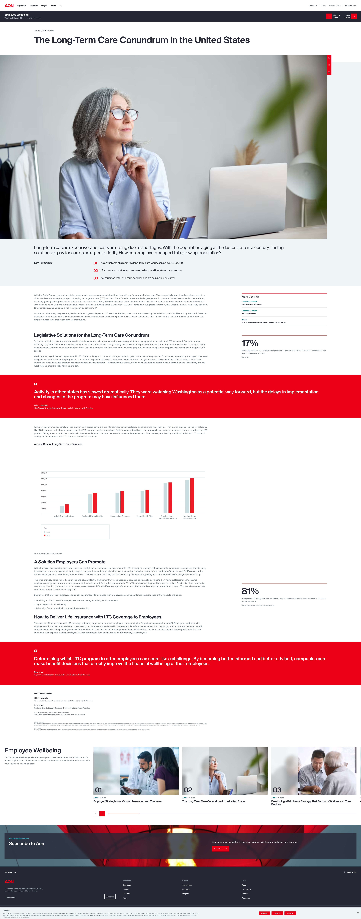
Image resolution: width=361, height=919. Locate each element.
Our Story (127, 885)
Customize (264, 913)
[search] (60, 5)
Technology (246, 889)
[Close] (358, 913)
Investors (331, 5)
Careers (323, 5)
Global (352, 5)
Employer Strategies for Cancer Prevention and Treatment (127, 801)
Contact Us (313, 5)
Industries (34, 5)
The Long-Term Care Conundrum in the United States (214, 801)
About (53, 5)
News (338, 5)
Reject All (277, 913)
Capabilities (21, 5)
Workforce (246, 898)
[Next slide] (102, 813)
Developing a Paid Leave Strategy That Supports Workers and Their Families (311, 803)
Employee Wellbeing (17, 15)
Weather (245, 893)
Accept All (290, 913)
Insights (44, 5)
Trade (244, 885)
